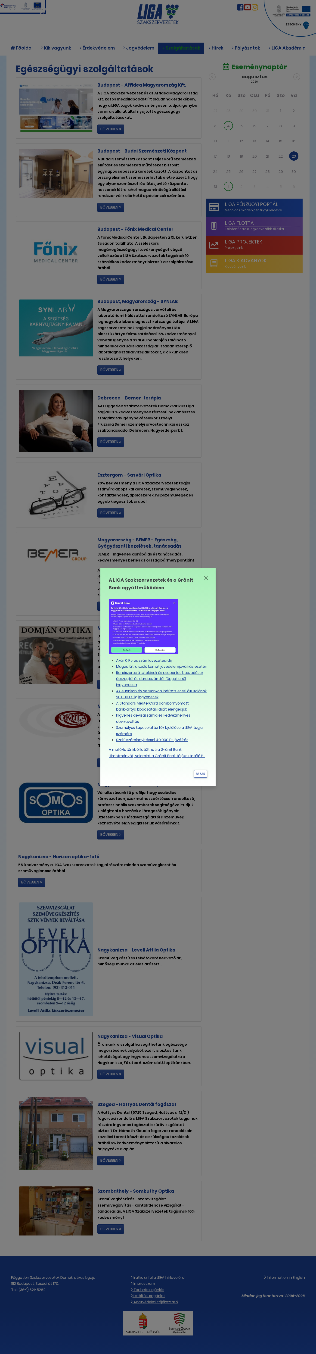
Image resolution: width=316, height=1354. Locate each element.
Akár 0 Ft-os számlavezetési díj (144, 660)
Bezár (200, 773)
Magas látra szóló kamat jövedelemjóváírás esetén (161, 666)
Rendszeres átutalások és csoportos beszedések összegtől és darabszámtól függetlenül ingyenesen (159, 679)
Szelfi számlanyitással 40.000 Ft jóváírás (152, 740)
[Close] (206, 578)
